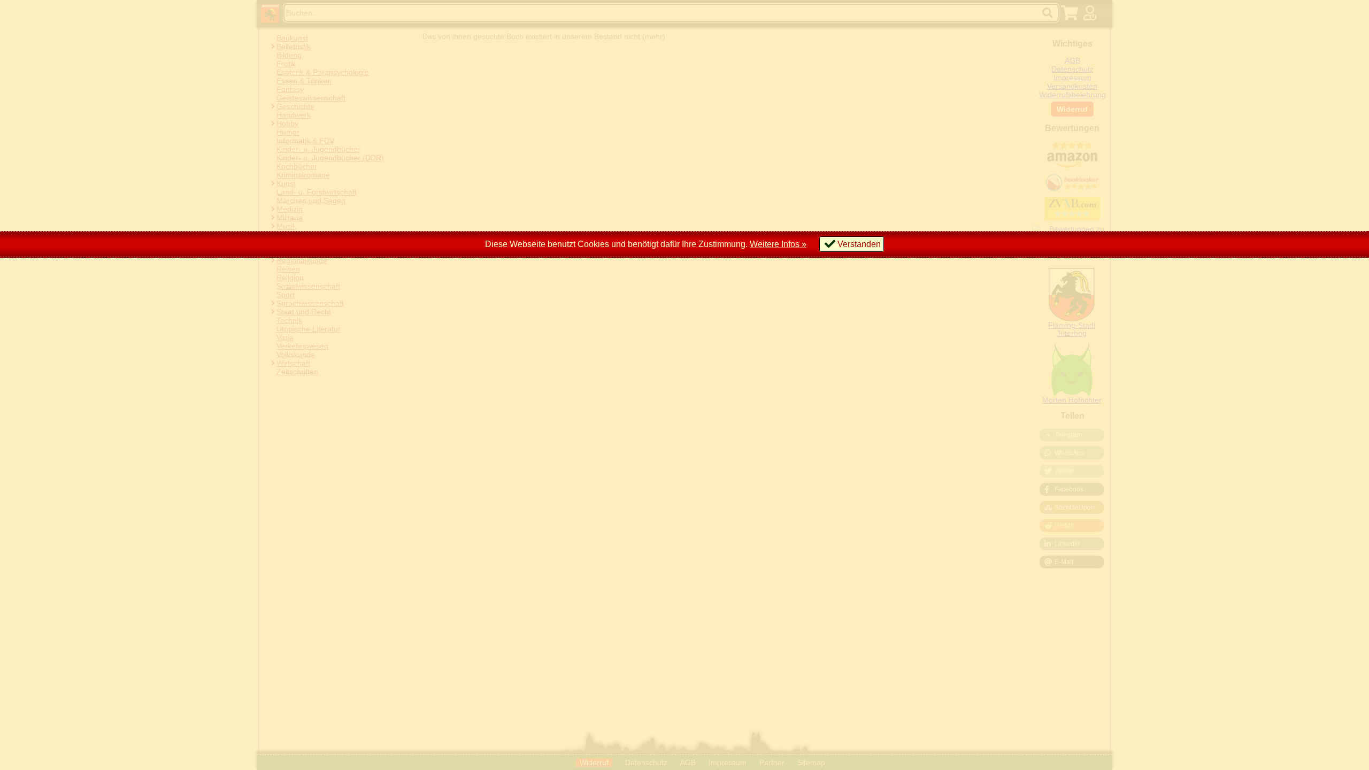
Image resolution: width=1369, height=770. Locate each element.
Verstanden (859, 244)
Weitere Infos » (778, 244)
